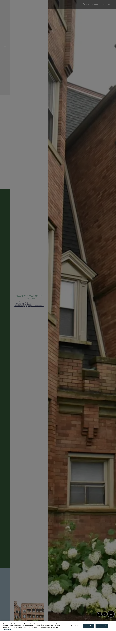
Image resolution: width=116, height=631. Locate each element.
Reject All (88, 626)
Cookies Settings (75, 626)
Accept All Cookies (102, 626)
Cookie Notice (7, 629)
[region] (58, 626)
